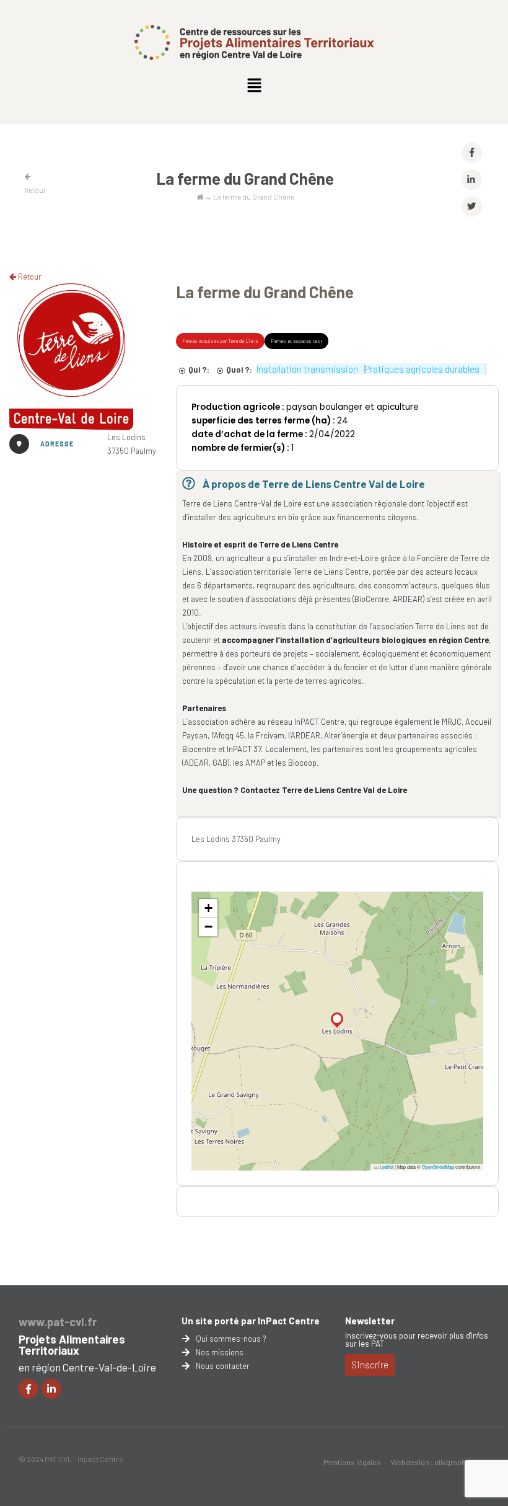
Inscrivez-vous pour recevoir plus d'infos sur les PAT (416, 1340)
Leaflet (386, 1166)
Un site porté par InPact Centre (251, 1320)
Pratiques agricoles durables (422, 368)
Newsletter (370, 1320)
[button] (254, 86)
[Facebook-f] (28, 1389)
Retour (29, 276)
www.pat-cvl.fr (58, 1322)
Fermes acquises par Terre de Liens (220, 341)
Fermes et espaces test (296, 341)
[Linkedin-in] (51, 1389)
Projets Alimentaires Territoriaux (72, 1344)
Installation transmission (307, 368)
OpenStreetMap (438, 1166)
